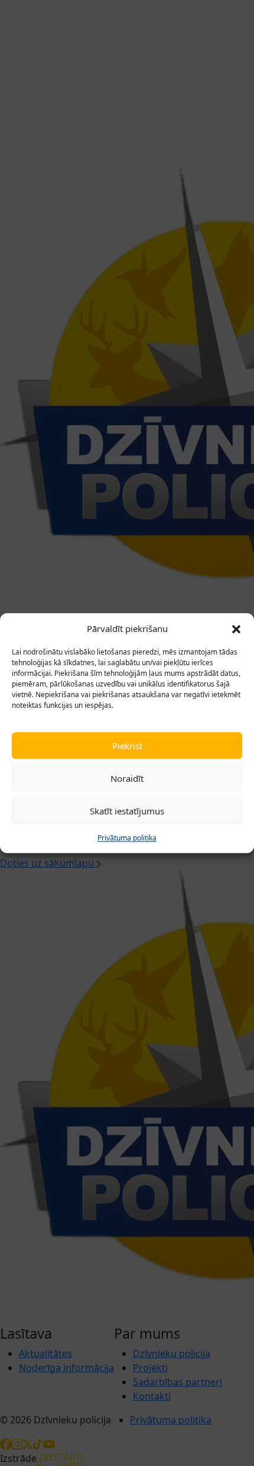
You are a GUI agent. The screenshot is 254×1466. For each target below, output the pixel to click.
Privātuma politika (127, 838)
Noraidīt (127, 778)
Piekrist (127, 746)
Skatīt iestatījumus (127, 811)
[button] (236, 628)
